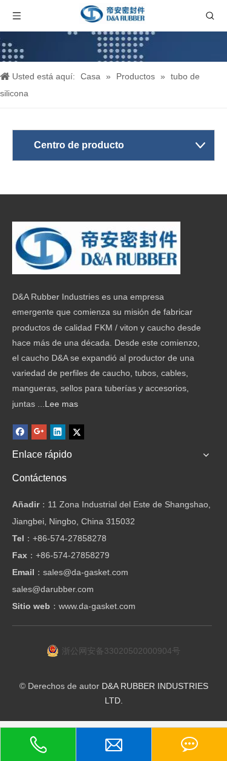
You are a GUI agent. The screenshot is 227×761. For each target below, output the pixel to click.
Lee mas (61, 404)
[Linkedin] (57, 432)
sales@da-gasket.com (85, 572)
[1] (96, 248)
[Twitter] (76, 432)
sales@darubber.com (53, 589)
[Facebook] (20, 432)
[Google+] (39, 432)
